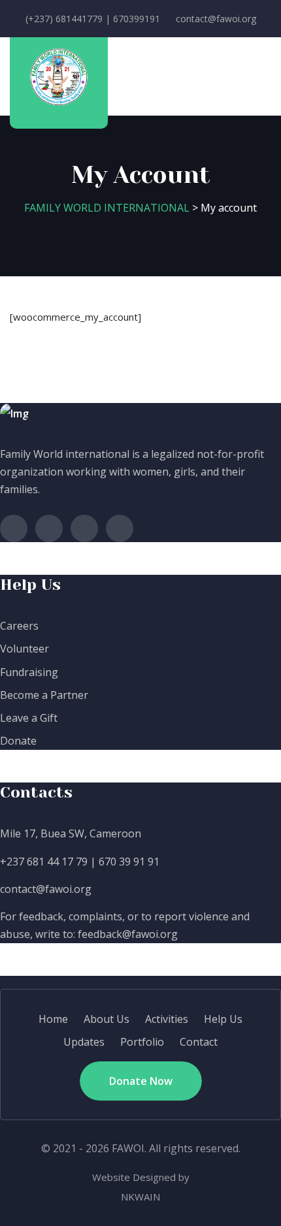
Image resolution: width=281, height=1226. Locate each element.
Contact (199, 1042)
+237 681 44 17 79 (44, 861)
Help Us (223, 1019)
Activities (166, 1019)
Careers (19, 626)
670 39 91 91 (129, 861)
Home (53, 1019)
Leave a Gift (29, 718)
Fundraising (29, 672)
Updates (84, 1042)
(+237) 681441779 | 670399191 (92, 18)
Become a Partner (44, 695)
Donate (18, 741)
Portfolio (142, 1042)
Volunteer (24, 648)
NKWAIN (140, 1196)
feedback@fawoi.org (128, 934)
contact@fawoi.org (216, 18)
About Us (106, 1019)
